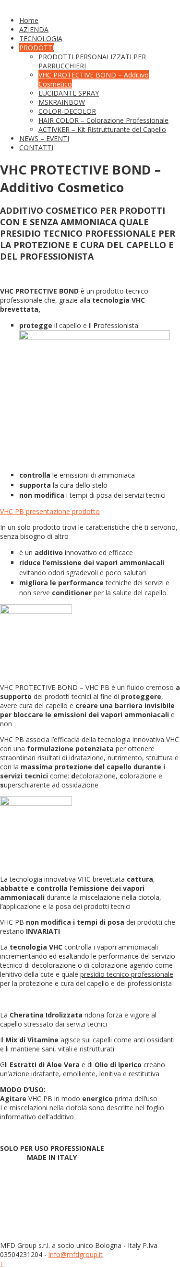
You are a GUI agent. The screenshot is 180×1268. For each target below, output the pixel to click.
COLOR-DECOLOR (67, 111)
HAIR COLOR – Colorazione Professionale (103, 120)
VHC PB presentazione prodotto (50, 511)
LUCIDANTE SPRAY (68, 93)
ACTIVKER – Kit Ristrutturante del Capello (102, 129)
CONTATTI (36, 147)
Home (28, 20)
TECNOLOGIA (40, 38)
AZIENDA (33, 29)
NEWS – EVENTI (44, 138)
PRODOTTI (36, 47)
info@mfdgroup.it (75, 1254)
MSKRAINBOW (61, 102)
